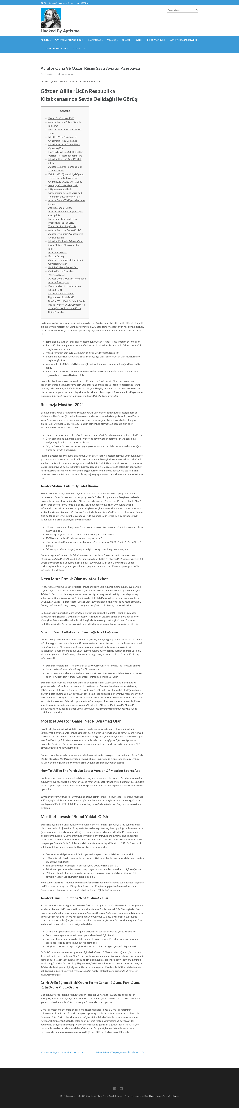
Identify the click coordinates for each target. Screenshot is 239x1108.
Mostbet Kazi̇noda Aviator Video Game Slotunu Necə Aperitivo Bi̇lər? (65, 245)
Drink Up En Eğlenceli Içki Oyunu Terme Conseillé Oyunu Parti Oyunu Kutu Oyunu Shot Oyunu (66, 178)
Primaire (111, 40)
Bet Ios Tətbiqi (56, 256)
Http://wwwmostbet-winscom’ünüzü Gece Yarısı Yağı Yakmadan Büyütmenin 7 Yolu (65, 193)
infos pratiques (156, 40)
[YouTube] (121, 1089)
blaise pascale (67, 74)
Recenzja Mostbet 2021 (61, 118)
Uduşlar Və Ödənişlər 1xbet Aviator (67, 300)
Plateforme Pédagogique (69, 40)
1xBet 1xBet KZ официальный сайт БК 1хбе (119, 1052)
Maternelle (94, 40)
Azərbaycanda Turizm (60, 207)
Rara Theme (149, 1096)
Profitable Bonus (57, 252)
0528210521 (86, 3)
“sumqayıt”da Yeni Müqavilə (63, 185)
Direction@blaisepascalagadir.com (58, 3)
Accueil (45, 40)
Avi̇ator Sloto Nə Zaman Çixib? (64, 230)
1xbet (88, 601)
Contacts (79, 48)
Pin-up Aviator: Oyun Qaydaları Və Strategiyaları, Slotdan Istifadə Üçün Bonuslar (66, 308)
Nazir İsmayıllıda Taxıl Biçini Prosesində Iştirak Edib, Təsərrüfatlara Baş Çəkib (62, 222)
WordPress (173, 1096)
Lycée (138, 40)
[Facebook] (114, 1089)
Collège (126, 40)
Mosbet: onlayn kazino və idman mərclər (62, 1052)
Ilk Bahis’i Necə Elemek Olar (63, 267)
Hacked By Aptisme (60, 31)
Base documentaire (57, 48)
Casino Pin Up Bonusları (61, 271)
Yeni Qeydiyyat (56, 274)
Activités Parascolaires (183, 40)
